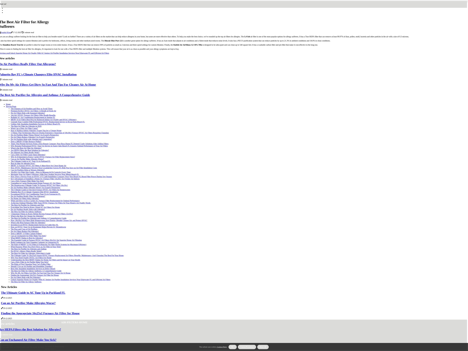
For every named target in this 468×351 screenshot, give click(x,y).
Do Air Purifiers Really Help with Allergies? (28, 209)
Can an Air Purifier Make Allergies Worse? (27, 159)
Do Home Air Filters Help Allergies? (25, 198)
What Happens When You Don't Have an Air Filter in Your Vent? (36, 247)
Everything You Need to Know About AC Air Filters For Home (35, 207)
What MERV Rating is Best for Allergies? (27, 238)
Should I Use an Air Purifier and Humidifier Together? (32, 266)
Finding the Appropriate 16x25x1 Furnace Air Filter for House (35, 275)
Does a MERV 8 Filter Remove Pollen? (26, 141)
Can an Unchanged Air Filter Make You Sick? (28, 236)
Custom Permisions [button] (247, 347)
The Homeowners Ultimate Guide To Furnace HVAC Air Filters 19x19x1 (39, 185)
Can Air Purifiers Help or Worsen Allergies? (28, 170)
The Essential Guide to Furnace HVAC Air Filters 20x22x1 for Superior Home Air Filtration (46, 240)
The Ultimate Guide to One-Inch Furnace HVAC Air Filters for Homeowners (40, 190)
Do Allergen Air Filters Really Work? (25, 152)
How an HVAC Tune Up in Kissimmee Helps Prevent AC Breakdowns (38, 227)
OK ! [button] (232, 347)
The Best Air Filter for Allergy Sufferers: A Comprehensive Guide (36, 271)
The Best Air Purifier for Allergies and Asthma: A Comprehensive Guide (38, 218)
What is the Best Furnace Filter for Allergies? (28, 223)
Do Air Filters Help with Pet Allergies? (26, 277)
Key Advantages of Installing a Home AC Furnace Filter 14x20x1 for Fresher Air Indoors (45, 179)
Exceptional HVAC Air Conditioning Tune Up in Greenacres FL (36, 194)
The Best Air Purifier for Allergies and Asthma (28, 249)
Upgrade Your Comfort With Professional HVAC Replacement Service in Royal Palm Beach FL (48, 122)
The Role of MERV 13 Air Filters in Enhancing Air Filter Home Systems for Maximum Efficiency (48, 244)
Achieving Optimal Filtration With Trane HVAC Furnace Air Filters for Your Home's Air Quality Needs (50, 203)
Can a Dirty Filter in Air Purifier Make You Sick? (30, 262)
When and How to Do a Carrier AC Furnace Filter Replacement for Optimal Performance (45, 201)
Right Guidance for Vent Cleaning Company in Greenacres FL (35, 242)
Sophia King (6, 32)
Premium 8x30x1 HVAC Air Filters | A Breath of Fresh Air (33, 111)
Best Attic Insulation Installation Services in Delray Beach (33, 269)
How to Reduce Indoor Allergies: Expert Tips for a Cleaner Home (36, 131)
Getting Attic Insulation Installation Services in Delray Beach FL (35, 124)
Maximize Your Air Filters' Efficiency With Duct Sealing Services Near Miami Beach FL (45, 174)
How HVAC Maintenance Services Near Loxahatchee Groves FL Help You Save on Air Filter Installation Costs (54, 168)
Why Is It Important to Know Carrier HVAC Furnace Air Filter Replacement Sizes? (43, 157)
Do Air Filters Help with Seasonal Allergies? (28, 113)
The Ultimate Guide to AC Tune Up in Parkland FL (31, 161)
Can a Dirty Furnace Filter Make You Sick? (27, 181)
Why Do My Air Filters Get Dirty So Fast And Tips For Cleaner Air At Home (40, 273)
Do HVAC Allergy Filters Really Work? (26, 251)
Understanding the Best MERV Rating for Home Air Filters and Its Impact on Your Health (45, 260)
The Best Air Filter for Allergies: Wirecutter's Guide (30, 253)
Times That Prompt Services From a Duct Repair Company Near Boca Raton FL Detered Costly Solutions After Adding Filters (59, 144)
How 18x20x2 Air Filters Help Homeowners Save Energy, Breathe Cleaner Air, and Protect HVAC (49, 220)
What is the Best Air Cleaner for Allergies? (27, 216)
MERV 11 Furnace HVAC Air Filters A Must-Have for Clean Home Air (38, 166)
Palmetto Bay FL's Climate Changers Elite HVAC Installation (34, 192)
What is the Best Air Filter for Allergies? (26, 148)
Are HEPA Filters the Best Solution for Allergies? (30, 150)
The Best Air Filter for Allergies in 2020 (26, 126)
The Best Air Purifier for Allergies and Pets (27, 205)
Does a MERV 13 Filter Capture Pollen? (26, 234)
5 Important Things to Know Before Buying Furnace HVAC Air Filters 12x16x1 (42, 214)
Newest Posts (11, 106)
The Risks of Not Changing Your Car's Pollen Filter (30, 264)
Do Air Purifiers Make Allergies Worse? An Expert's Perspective (35, 188)
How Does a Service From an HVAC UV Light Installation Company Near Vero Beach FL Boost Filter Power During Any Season (61, 177)
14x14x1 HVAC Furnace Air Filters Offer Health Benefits (33, 115)
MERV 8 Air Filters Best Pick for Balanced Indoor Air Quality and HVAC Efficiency (44, 120)
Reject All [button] (263, 347)
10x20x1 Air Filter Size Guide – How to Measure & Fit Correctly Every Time (41, 172)
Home (8, 104)
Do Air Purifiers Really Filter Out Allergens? (28, 196)
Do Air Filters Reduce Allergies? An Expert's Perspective (33, 137)
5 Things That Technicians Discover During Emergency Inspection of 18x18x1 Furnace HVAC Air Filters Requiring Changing (60, 133)
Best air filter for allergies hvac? (23, 163)
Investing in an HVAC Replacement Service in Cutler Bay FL (34, 225)
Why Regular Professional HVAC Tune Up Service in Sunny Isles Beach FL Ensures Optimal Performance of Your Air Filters (59, 146)
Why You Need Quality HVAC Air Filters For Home (31, 258)
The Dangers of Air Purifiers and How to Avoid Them (31, 109)
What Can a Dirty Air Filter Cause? (24, 128)
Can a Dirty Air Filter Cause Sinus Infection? (28, 155)
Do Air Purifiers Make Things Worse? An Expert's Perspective (35, 135)
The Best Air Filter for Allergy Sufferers (26, 212)
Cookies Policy (222, 347)
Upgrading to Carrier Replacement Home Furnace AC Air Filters (36, 183)
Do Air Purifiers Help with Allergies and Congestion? (31, 139)
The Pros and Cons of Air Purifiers (24, 229)
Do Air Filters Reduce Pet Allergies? (25, 231)
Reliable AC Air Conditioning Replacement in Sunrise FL (33, 117)
